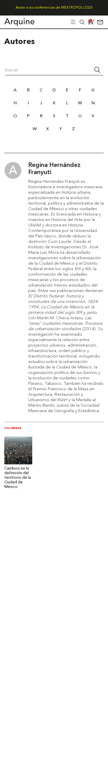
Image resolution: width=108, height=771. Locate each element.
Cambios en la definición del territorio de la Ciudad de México (17, 478)
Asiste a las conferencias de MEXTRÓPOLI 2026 (54, 7)
